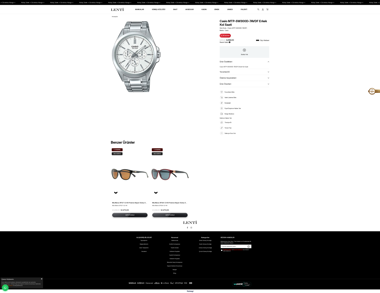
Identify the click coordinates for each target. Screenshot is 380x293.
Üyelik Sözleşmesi (174, 255)
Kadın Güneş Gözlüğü (205, 244)
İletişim (175, 269)
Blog (174, 273)
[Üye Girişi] (263, 9)
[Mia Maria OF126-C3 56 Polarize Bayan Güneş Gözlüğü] (170, 174)
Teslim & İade (175, 247)
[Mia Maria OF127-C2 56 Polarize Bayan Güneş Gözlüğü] (130, 174)
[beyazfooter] (230, 284)
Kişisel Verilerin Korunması (174, 266)
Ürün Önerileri (225, 84)
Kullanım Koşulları (175, 251)
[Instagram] (191, 227)
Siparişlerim (144, 240)
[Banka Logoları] (161, 283)
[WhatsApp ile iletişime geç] (5, 287)
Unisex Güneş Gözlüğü (205, 247)
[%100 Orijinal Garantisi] (374, 91)
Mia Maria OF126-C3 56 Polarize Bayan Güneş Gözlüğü (170, 203)
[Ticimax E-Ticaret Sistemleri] (190, 291)
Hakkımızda (174, 240)
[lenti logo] (190, 222)
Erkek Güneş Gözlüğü (205, 240)
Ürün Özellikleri (226, 62)
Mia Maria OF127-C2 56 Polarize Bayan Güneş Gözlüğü (130, 203)
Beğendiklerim (144, 244)
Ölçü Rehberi (264, 40)
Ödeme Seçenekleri (228, 78)
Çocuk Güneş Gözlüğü (205, 251)
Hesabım (144, 251)
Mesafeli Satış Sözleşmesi (174, 262)
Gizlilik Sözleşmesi (174, 244)
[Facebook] (188, 227)
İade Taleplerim (144, 247)
